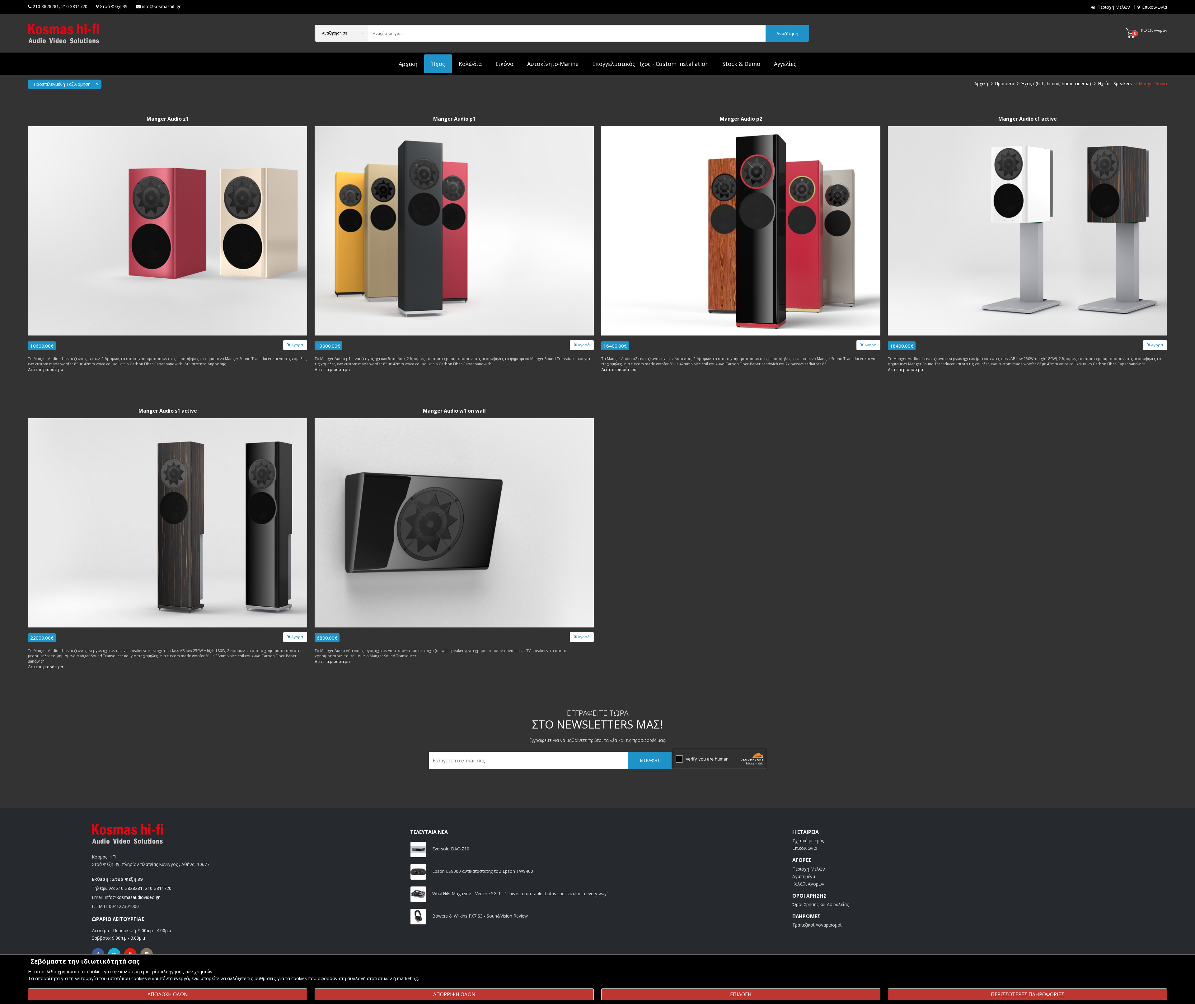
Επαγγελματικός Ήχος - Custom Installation (650, 63)
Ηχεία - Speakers (1115, 83)
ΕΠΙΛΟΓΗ (741, 994)
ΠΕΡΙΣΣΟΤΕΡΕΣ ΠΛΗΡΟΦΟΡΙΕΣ (1027, 994)
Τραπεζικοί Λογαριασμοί (816, 925)
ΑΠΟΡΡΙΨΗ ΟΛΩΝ (454, 994)
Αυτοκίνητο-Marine (553, 63)
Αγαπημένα (803, 876)
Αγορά (296, 345)
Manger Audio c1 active (1027, 119)
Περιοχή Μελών (1113, 7)
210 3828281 (46, 6)
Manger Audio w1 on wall (454, 411)
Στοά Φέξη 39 (114, 6)
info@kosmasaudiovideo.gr (132, 897)
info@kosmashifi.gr (161, 6)
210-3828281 (129, 888)
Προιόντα (1004, 83)
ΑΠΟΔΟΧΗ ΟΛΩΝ (168, 994)
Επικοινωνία (1154, 7)
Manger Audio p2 (741, 119)
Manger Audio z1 (168, 119)
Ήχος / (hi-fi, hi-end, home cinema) (1056, 83)
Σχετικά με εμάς (808, 841)
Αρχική (408, 63)
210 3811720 (74, 6)
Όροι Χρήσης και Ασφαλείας (820, 904)
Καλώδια (470, 63)
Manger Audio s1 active (167, 411)
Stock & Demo (741, 63)
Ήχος (438, 63)
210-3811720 (158, 888)
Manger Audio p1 (454, 119)
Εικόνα (504, 63)
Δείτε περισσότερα (45, 369)
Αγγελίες (785, 63)
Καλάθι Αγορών (808, 884)
